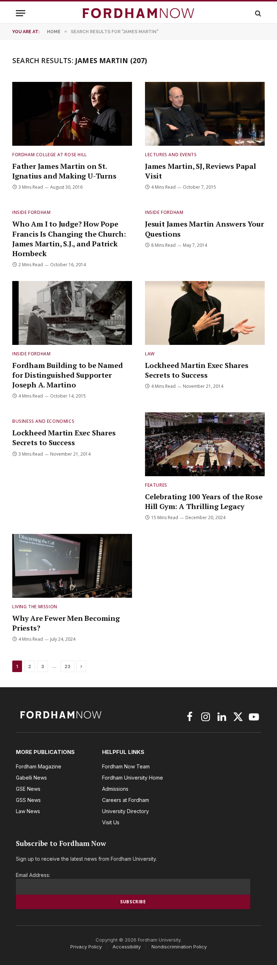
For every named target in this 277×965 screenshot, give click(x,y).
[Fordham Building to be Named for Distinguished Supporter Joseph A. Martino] (72, 313)
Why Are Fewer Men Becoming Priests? (66, 623)
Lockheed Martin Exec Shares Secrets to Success (197, 370)
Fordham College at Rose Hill (49, 155)
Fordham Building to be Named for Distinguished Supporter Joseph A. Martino (67, 375)
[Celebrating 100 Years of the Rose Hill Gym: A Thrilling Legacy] (205, 444)
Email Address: (33, 875)
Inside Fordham (31, 212)
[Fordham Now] (138, 13)
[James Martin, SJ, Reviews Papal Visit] (205, 114)
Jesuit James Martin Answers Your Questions (204, 228)
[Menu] (20, 13)
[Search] (257, 13)
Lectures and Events (171, 155)
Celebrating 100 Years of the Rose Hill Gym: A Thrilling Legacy (203, 501)
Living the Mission (34, 607)
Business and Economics (43, 421)
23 (67, 666)
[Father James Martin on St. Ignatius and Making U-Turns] (72, 114)
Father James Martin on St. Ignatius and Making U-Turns (64, 171)
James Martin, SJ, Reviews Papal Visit (200, 171)
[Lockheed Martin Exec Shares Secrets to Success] (205, 313)
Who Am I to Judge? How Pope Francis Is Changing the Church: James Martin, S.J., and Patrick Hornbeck (69, 238)
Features (156, 485)
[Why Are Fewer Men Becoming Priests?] (72, 566)
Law (150, 354)
